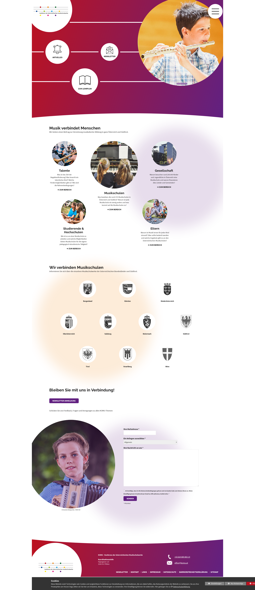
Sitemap (214, 572)
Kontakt (135, 572)
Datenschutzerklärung (181, 587)
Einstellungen (213, 583)
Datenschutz (169, 572)
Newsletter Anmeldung (64, 400)
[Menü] (215, 11)
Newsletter (122, 572)
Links (144, 572)
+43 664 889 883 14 (182, 557)
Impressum (155, 572)
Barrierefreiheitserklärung (193, 572)
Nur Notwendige (234, 583)
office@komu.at (181, 563)
